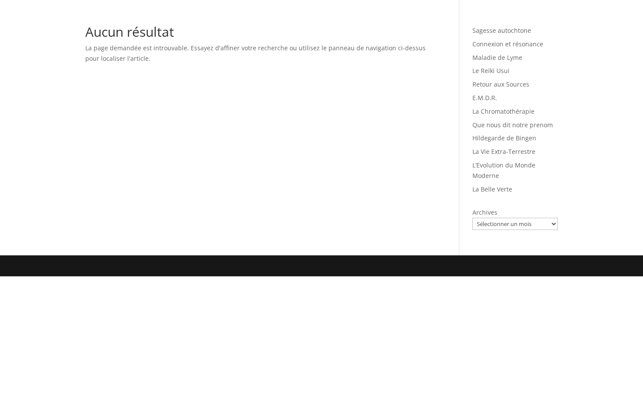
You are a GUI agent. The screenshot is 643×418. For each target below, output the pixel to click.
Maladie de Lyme (497, 57)
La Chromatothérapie (503, 111)
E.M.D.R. (484, 98)
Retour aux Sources (500, 84)
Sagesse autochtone (501, 30)
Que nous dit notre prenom (512, 125)
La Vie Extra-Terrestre (503, 151)
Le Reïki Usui (491, 70)
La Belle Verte (492, 189)
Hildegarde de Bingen (504, 138)
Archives (484, 212)
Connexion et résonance (507, 44)
